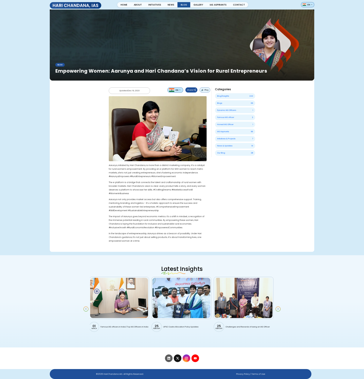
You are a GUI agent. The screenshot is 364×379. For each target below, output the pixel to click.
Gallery (198, 4)
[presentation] (85, 309)
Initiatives (154, 4)
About (138, 4)
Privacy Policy (243, 373)
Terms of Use (258, 373)
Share (190, 89)
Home (124, 4)
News (171, 4)
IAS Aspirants (218, 4)
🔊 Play (205, 89)
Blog (184, 4)
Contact (239, 4)
